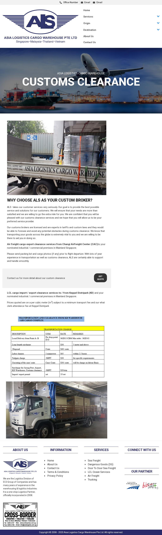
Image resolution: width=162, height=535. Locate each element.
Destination (89, 30)
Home (86, 10)
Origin (86, 23)
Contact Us (89, 42)
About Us (88, 36)
